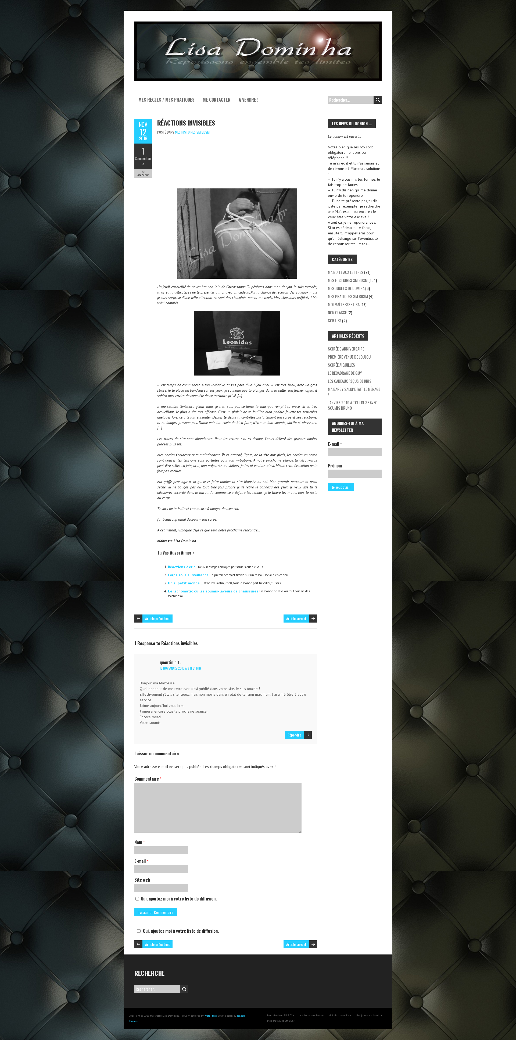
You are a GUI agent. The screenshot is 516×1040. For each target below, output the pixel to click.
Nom (139, 842)
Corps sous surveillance (188, 575)
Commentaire (143, 161)
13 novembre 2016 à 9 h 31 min (180, 668)
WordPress (211, 1015)
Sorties (334, 320)
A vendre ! (248, 100)
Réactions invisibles (186, 122)
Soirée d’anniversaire (346, 349)
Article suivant (296, 618)
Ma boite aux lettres (345, 272)
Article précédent (157, 618)
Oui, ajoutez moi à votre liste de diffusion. (178, 898)
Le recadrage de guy (345, 373)
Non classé (337, 312)
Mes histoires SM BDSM (192, 132)
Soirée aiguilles (341, 365)
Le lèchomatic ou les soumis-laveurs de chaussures (213, 591)
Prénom (335, 465)
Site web (142, 880)
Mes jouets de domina (346, 288)
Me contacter (217, 100)
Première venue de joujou (349, 357)
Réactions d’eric (181, 566)
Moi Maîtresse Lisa (344, 304)
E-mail (141, 861)
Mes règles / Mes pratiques (166, 100)
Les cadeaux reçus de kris (349, 381)
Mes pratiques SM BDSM (348, 296)
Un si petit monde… (185, 583)
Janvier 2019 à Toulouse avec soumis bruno (352, 405)
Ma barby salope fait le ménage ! (354, 391)
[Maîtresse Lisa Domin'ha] (258, 24)
